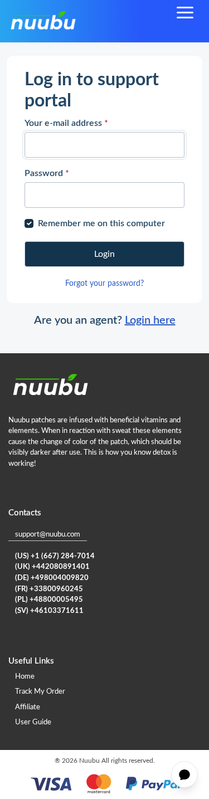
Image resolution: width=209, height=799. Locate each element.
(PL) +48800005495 (49, 599)
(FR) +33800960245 (49, 589)
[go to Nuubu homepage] (43, 21)
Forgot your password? (104, 284)
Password (47, 173)
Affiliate (27, 707)
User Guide (33, 722)
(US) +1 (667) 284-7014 (55, 556)
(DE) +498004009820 (52, 578)
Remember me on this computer (101, 223)
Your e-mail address (66, 123)
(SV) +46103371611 (49, 611)
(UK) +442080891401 (52, 567)
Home (25, 676)
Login (104, 254)
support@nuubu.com (47, 534)
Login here (150, 320)
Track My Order (40, 691)
